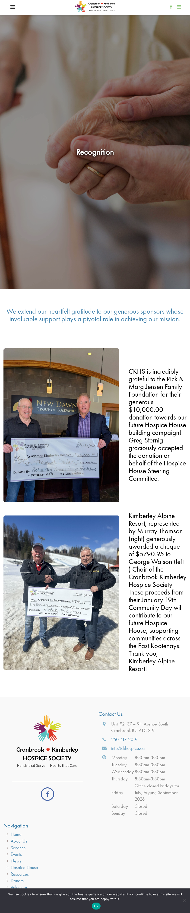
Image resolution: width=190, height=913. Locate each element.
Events (16, 854)
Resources (20, 874)
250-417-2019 (124, 739)
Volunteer (19, 887)
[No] (184, 900)
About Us (19, 841)
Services (18, 848)
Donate (17, 881)
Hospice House (24, 867)
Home (16, 834)
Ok (96, 906)
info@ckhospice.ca (128, 748)
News (16, 861)
